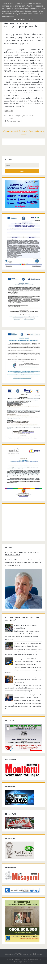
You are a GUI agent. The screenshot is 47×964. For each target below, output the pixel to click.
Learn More (20, 20)
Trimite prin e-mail (14, 121)
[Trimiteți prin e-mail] (5, 111)
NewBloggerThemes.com (23, 962)
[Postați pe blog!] (7, 111)
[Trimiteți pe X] (9, 111)
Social (10, 118)
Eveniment (28, 116)
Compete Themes (20, 960)
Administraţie (14, 116)
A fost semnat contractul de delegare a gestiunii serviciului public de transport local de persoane (28, 679)
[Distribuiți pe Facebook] (11, 111)
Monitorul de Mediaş (32, 954)
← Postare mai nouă (10, 131)
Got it (31, 20)
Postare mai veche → (37, 131)
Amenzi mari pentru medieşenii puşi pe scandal (21, 24)
